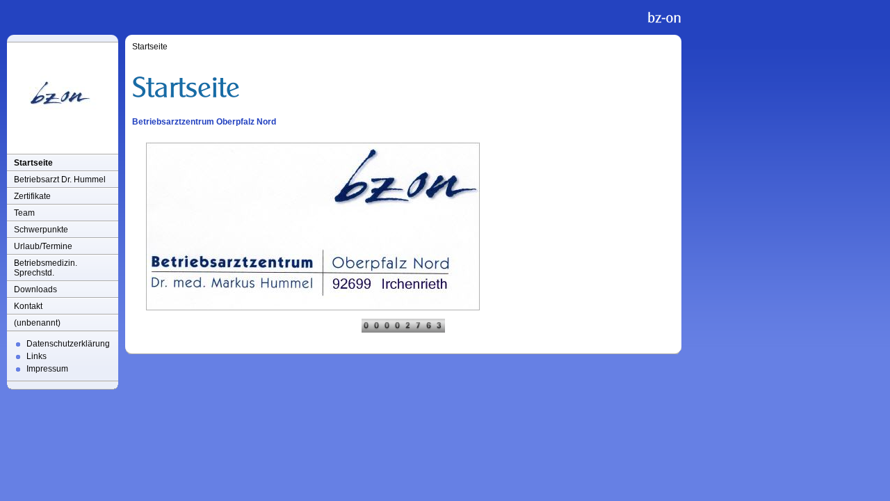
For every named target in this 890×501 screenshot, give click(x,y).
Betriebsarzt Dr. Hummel (60, 179)
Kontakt (28, 306)
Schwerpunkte (41, 229)
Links (36, 356)
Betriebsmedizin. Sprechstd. (45, 268)
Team (24, 213)
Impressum (47, 369)
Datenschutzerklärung (68, 344)
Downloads (35, 289)
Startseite (33, 163)
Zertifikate (32, 196)
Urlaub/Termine (43, 246)
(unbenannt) (37, 323)
